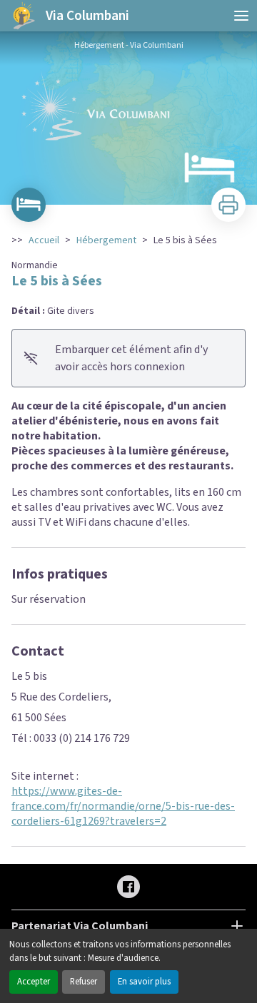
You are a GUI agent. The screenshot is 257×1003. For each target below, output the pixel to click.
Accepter (33, 981)
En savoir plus (144, 981)
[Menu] (241, 15)
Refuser (83, 981)
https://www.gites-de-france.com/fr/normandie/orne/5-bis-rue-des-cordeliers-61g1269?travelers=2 (123, 806)
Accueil (44, 240)
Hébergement (106, 240)
